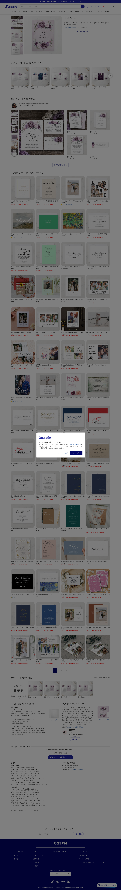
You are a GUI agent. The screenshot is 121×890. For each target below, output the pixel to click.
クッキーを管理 (63, 453)
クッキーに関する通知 (74, 444)
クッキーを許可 (76, 453)
